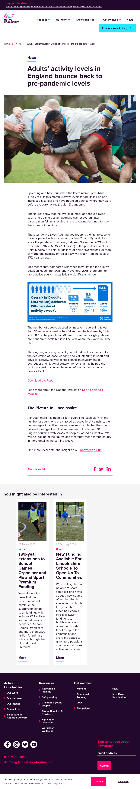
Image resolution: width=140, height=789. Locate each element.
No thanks (123, 781)
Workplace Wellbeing (48, 729)
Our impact (13, 703)
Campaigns (83, 708)
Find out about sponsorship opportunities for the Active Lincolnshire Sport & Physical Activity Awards (54, 6)
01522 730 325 (15, 757)
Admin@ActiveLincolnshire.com (29, 762)
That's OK (98, 781)
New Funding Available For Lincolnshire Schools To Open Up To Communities (69, 566)
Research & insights (48, 690)
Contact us (13, 709)
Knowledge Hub (91, 450)
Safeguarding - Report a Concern (17, 716)
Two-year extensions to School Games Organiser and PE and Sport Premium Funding (32, 570)
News (130, 19)
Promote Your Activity (115, 28)
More (22, 657)
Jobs (80, 702)
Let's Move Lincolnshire (119, 695)
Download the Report (41, 380)
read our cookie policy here (49, 783)
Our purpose (14, 698)
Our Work (12, 692)
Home (7, 43)
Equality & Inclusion (48, 721)
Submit (104, 765)
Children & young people (52, 704)
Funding (82, 688)
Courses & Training (83, 695)
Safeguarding (50, 697)
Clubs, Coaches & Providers (52, 712)
